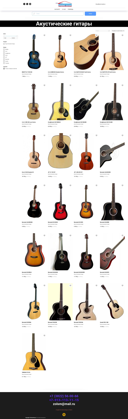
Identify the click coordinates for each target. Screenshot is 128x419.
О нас (64, 9)
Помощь (70, 9)
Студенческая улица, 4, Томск (64, 409)
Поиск (90, 13)
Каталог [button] (57, 9)
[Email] (30, 4)
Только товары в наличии (11, 68)
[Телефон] (27, 4)
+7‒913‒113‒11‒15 (64, 400)
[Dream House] (24, 4)
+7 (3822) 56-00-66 (64, 396)
